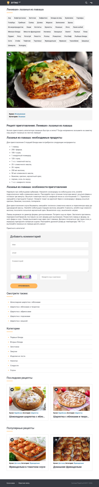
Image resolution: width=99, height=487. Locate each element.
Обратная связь (24, 483)
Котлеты (37, 27)
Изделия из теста (17, 356)
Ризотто (37, 36)
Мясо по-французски (32, 32)
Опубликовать (24, 286)
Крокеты (48, 27)
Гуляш (31, 23)
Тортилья (37, 41)
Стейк (17, 41)
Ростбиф (67, 36)
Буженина (69, 18)
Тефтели (27, 41)
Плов (85, 32)
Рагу (19, 36)
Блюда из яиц (56, 18)
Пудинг (11, 36)
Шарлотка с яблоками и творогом (24, 307)
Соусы (13, 370)
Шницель (11, 45)
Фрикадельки (50, 41)
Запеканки (60, 23)
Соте (10, 41)
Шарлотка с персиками (20, 316)
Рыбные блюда (81, 36)
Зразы (70, 23)
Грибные (21, 23)
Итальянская (20, 114)
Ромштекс (57, 36)
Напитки (14, 361)
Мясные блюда (14, 32)
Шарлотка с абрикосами (20, 311)
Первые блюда (16, 337)
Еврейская (18, 413)
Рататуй (27, 36)
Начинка (47, 32)
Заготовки (14, 347)
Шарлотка (34, 413)
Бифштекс (43, 18)
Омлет (68, 32)
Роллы (46, 36)
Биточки (32, 18)
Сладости (14, 365)
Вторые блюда (16, 342)
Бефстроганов (20, 18)
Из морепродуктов (15, 27)
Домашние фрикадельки (67, 466)
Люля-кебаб (78, 27)
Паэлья (77, 32)
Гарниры (80, 18)
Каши (29, 27)
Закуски (13, 351)
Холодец (22, 45)
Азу (9, 18)
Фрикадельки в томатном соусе (27, 466)
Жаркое (49, 23)
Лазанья (58, 27)
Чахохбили (74, 41)
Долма (40, 23)
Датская (17, 463)
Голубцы (11, 23)
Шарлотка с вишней (19, 321)
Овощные (58, 32)
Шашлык (85, 41)
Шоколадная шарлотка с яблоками (25, 302)
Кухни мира (11, 483)
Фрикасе (62, 41)
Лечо (68, 27)
